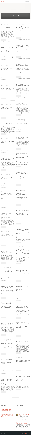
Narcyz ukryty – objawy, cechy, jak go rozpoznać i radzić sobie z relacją (21, 270)
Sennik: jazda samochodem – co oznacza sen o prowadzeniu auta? (22, 138)
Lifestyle (10, 24)
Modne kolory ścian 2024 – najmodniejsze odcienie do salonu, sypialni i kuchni (7, 325)
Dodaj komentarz (13, 41)
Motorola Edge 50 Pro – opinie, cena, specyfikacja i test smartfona (7, 68)
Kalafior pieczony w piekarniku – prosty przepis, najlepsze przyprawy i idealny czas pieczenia (7, 361)
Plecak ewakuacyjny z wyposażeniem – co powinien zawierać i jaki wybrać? (22, 85)
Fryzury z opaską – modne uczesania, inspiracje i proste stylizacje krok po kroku (22, 343)
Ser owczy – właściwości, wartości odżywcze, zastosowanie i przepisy (21, 122)
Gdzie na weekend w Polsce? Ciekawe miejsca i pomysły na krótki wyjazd (7, 287)
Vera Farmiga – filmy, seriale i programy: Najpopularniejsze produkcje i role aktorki (22, 27)
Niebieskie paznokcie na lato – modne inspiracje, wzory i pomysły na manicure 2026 (7, 159)
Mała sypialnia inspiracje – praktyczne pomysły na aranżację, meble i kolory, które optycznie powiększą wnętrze (22, 193)
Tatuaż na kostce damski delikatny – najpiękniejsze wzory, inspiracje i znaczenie (7, 125)
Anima (25, 433)
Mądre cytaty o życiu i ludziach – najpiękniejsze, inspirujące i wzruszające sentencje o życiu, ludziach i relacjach (7, 196)
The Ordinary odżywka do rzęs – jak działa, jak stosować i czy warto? (8, 141)
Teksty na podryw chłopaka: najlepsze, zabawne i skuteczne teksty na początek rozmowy (7, 28)
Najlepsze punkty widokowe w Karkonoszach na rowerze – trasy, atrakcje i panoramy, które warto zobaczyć (7, 49)
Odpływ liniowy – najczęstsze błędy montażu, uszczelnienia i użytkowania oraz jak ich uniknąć (22, 288)
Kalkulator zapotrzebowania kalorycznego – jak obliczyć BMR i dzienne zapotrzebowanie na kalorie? (22, 212)
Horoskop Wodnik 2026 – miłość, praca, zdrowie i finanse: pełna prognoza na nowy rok (7, 342)
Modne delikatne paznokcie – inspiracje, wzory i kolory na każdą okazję (7, 177)
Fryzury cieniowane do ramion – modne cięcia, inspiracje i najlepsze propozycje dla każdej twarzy (23, 378)
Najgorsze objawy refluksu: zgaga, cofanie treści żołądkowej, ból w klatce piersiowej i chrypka (7, 305)
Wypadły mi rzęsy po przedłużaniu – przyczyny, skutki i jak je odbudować (22, 105)
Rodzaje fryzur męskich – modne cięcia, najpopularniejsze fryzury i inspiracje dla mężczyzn (7, 215)
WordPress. (28, 433)
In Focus (2, 1)
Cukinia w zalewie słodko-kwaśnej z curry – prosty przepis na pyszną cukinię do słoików (7, 381)
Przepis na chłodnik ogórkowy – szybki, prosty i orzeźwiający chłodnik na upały (7, 107)
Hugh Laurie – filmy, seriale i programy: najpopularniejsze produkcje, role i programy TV (7, 270)
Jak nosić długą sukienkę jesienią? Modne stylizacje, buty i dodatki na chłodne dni (22, 307)
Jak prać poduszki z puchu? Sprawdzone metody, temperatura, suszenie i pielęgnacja (22, 325)
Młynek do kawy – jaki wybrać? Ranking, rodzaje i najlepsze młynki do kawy (7, 253)
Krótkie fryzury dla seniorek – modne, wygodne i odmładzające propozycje (7, 234)
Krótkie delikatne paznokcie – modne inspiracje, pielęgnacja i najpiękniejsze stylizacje (23, 360)
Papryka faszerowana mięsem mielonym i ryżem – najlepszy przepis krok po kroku (23, 156)
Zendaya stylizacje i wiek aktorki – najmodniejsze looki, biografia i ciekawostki (7, 88)
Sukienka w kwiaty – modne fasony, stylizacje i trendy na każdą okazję (22, 46)
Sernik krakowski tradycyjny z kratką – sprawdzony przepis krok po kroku (22, 65)
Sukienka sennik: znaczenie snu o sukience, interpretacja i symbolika (22, 173)
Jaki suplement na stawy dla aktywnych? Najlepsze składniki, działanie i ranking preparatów (22, 231)
